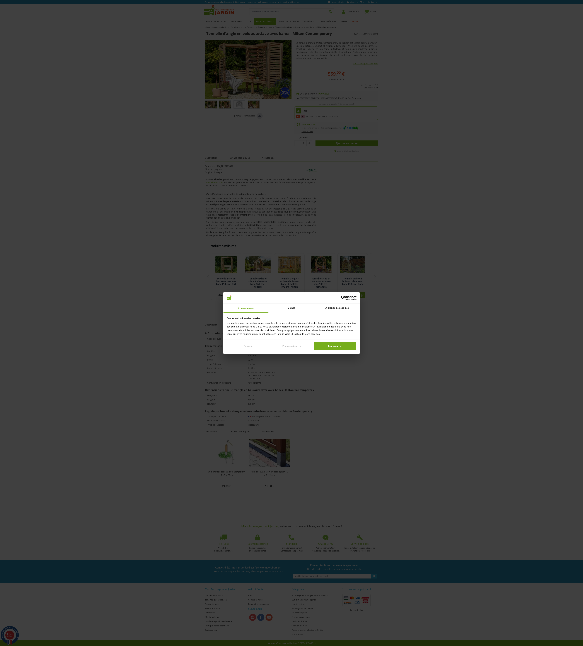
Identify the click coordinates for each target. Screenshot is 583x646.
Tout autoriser (335, 346)
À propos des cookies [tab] (337, 308)
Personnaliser (289, 346)
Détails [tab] (291, 308)
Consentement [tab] (246, 308)
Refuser (248, 346)
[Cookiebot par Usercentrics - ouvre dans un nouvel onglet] (343, 297)
